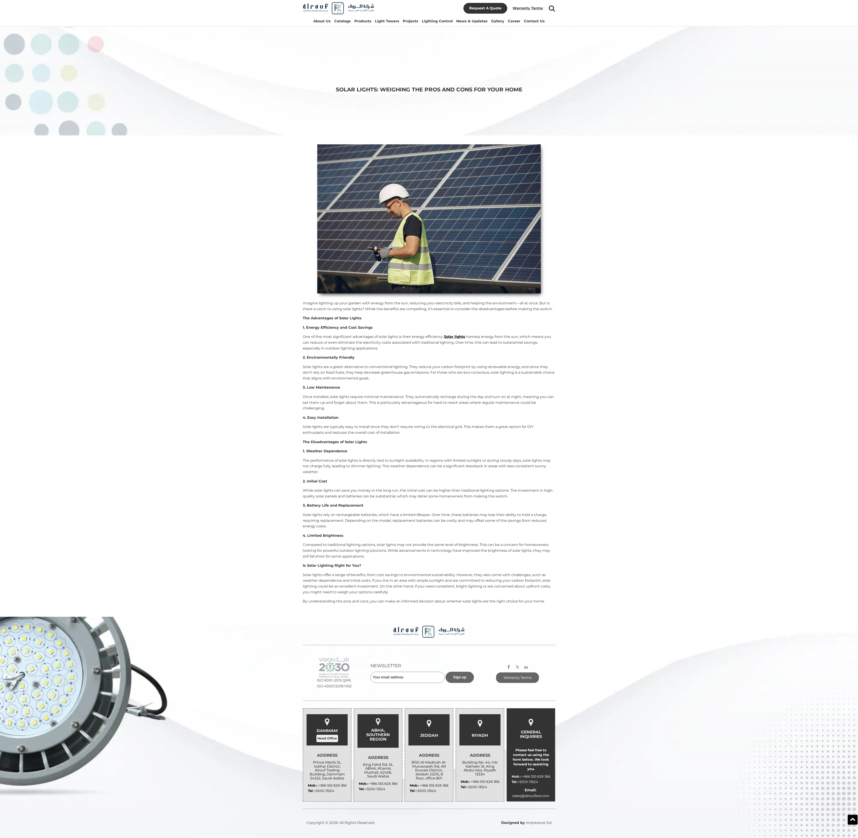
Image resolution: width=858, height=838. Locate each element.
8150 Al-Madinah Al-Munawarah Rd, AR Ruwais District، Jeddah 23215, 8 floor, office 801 (429, 770)
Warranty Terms (528, 8)
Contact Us (534, 21)
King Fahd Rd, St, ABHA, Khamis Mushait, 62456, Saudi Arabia (378, 770)
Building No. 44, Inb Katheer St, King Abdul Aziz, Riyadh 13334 (480, 768)
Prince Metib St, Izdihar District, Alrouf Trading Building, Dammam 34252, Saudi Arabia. (327, 770)
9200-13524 (324, 791)
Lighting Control (437, 21)
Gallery (497, 21)
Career (514, 21)
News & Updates (472, 21)
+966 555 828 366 (332, 785)
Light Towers (387, 21)
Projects (410, 21)
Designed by (513, 823)
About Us (322, 21)
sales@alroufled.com (530, 796)
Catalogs (342, 21)
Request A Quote (485, 8)
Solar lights (454, 337)
